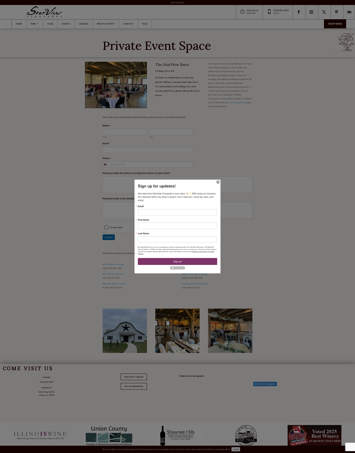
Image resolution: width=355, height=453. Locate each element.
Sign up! (177, 261)
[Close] (218, 182)
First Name (143, 220)
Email (141, 206)
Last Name (143, 233)
